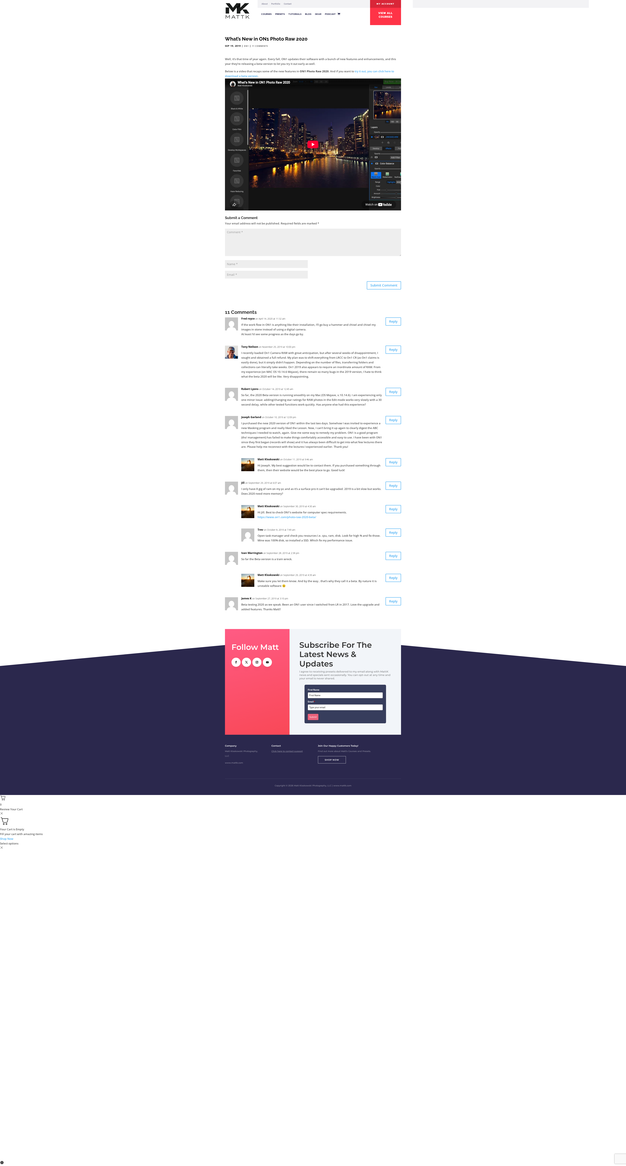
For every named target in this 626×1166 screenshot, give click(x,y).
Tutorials (294, 14)
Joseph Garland (251, 417)
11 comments (260, 46)
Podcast (330, 14)
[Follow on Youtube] (267, 662)
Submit (313, 716)
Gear (318, 14)
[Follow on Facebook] (236, 662)
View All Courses (385, 15)
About (264, 3)
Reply (393, 321)
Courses (266, 14)
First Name (313, 689)
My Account (385, 4)
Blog (308, 14)
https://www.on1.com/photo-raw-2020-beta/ (287, 517)
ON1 (246, 46)
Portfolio (275, 3)
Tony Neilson (249, 347)
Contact (287, 3)
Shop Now (332, 759)
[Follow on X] (246, 662)
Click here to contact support (287, 751)
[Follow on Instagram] (256, 662)
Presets (280, 14)
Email (311, 701)
